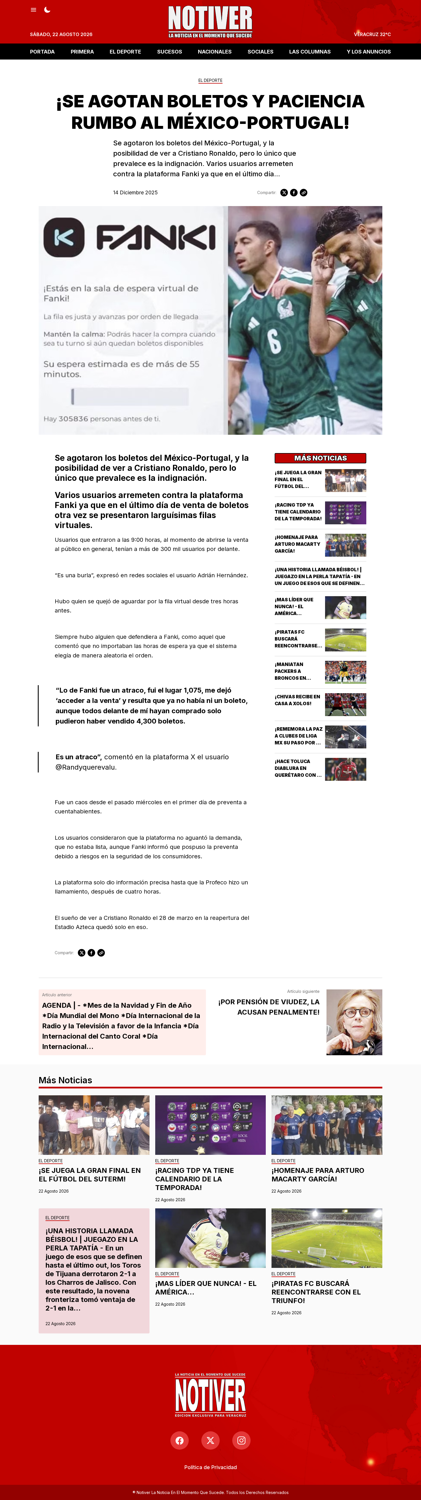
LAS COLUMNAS (310, 51)
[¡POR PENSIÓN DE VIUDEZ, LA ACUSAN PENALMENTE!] (354, 1022)
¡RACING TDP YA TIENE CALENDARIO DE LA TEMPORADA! (298, 511)
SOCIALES (261, 51)
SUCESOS (169, 51)
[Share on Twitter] (284, 192)
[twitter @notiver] (210, 1440)
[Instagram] (241, 1440)
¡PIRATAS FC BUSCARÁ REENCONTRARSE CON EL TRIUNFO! (316, 1292)
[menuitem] (210, 1467)
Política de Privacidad (210, 1467)
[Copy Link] (303, 192)
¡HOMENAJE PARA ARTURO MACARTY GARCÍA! (297, 544)
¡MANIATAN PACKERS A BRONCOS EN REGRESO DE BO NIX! (293, 678)
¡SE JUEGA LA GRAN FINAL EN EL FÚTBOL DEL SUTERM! (90, 1174)
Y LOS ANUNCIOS (369, 51)
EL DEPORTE (125, 51)
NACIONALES (215, 51)
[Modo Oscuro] (47, 9)
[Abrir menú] (33, 9)
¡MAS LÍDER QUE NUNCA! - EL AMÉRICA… (294, 606)
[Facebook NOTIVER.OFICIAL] (179, 1440)
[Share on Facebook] (294, 192)
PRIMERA (82, 51)
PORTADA (42, 51)
